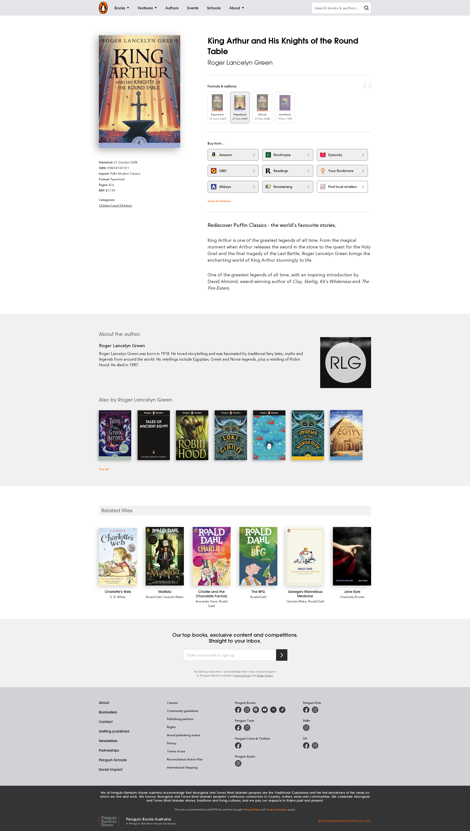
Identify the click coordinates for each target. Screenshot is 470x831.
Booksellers (108, 712)
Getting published (114, 731)
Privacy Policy (265, 675)
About (104, 702)
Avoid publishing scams (183, 735)
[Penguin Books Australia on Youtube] (264, 710)
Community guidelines (182, 711)
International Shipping (182, 767)
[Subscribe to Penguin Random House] (281, 655)
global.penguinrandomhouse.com (344, 820)
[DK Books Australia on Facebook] (306, 745)
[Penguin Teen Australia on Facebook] (238, 727)
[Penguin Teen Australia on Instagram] (247, 727)
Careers (172, 702)
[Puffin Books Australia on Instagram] (306, 727)
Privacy (171, 743)
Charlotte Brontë (352, 596)
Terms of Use (242, 675)
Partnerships (109, 750)
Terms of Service (276, 809)
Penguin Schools (113, 760)
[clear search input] (366, 8)
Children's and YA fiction (115, 205)
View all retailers (219, 200)
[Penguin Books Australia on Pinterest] (256, 710)
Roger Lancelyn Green (240, 62)
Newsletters (108, 741)
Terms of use (176, 751)
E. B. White (118, 596)
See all (104, 468)
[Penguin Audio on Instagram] (238, 763)
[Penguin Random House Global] (112, 820)
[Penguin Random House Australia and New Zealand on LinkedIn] (273, 710)
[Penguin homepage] (103, 8)
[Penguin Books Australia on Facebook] (238, 710)
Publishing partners (180, 719)
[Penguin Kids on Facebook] (306, 710)
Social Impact (110, 769)
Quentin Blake (173, 596)
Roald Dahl (154, 596)
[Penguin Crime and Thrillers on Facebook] (238, 745)
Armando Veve (206, 601)
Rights (171, 727)
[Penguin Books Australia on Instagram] (247, 710)
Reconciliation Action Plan (185, 759)
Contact (106, 722)
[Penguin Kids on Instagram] (315, 710)
